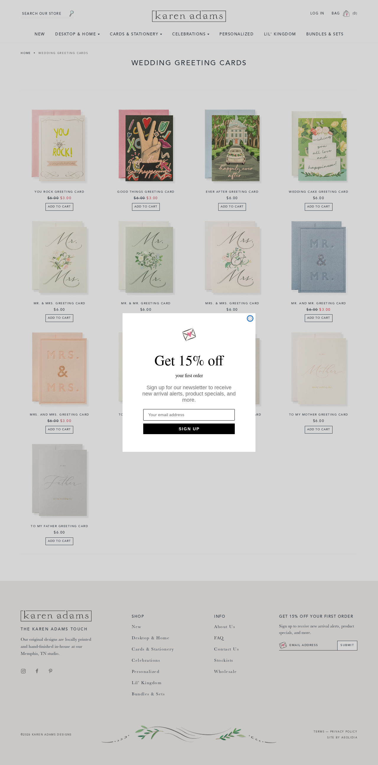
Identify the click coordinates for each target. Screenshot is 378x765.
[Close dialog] (250, 318)
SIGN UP (189, 428)
